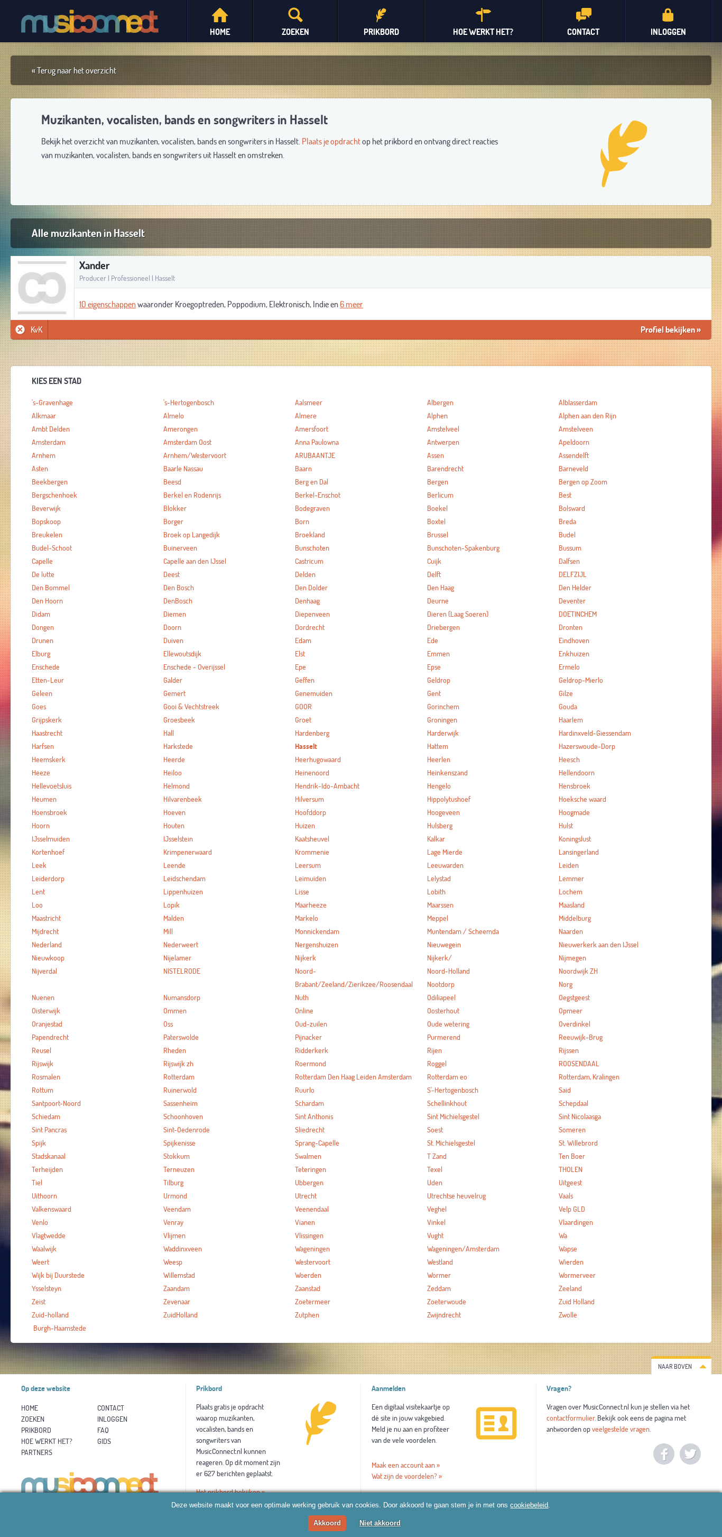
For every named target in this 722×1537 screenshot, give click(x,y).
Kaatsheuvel (312, 839)
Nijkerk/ (439, 958)
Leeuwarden (445, 865)
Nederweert (180, 944)
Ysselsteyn (46, 1288)
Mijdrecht (45, 931)
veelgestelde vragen (621, 1429)
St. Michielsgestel (451, 1143)
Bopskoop (46, 521)
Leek (39, 865)
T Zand (437, 1156)
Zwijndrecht (444, 1315)
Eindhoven (574, 640)
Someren (572, 1130)
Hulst (566, 825)
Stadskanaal (49, 1156)
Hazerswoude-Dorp (587, 746)
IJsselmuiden (51, 839)
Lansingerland (579, 852)
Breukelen (47, 534)
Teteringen (310, 1169)
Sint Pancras (49, 1130)
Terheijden (47, 1169)
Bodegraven (312, 508)
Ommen (175, 1010)
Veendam (177, 1209)
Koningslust (575, 839)
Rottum (42, 1090)
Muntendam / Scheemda (463, 931)
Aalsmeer (308, 402)
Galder (172, 680)
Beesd (172, 482)
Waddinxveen (182, 1249)
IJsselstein (178, 839)
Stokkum (176, 1156)
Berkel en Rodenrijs (192, 495)
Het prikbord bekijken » (230, 1492)
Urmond (175, 1196)
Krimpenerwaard (187, 852)
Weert (40, 1262)
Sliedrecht (310, 1130)
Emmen (438, 653)
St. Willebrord (578, 1143)
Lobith (436, 891)
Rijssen (569, 1050)
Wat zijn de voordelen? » (407, 1476)
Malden (173, 918)
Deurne (438, 601)
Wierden (571, 1262)
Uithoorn (44, 1196)
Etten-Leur (48, 680)
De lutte (43, 574)
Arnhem (43, 455)
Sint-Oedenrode (186, 1130)
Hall (168, 733)
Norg (565, 984)
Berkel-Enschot (317, 495)
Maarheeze (311, 905)
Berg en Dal (311, 482)
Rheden (174, 1050)
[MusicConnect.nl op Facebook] (663, 1454)
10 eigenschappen (107, 304)
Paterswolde (181, 1037)
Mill (168, 931)
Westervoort (312, 1262)
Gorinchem (443, 706)
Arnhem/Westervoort (194, 455)
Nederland (47, 944)
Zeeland (570, 1288)
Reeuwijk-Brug (581, 1037)
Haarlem (571, 720)
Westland (440, 1262)
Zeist (38, 1301)
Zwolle (568, 1315)
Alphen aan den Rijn (587, 415)
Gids (104, 1441)
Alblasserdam (578, 402)
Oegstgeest (574, 997)
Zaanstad (307, 1288)
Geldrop (438, 680)
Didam (41, 614)
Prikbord (36, 1430)
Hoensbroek (49, 812)
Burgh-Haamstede (59, 1328)
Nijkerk (305, 958)
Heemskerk (49, 759)
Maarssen (440, 905)
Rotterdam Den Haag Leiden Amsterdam (353, 1077)
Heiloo (172, 772)
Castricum (309, 561)
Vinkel (436, 1222)
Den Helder (575, 587)
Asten (40, 468)
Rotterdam (179, 1077)
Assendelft (574, 455)
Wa (563, 1235)
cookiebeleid (529, 1505)
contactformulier (571, 1418)
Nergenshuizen (316, 944)
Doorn (172, 627)
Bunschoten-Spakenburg (463, 548)
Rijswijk (42, 1063)
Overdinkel (574, 1024)
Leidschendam (184, 878)
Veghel (437, 1209)
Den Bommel (51, 587)
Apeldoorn (574, 442)
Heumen (44, 799)
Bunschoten (312, 548)
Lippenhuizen (183, 891)
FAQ (103, 1430)
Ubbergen (309, 1182)
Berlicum (440, 495)
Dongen (43, 627)
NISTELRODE (181, 971)
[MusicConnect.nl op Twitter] (690, 1454)
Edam (303, 640)
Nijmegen (572, 958)
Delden (305, 574)
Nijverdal (44, 971)
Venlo (40, 1222)
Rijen (434, 1050)
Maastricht (46, 918)
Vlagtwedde (49, 1235)
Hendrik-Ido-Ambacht (327, 786)
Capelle (42, 561)
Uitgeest (570, 1182)
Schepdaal (573, 1103)
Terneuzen (179, 1169)
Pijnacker (308, 1037)
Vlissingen (309, 1235)
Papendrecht (50, 1037)
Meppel (437, 918)
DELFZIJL (573, 574)
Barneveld (573, 468)
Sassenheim (180, 1103)
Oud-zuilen (311, 1024)
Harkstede (178, 746)
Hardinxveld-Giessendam (595, 733)
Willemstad (179, 1275)
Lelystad (439, 878)
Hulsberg (439, 825)
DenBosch (177, 601)
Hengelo (439, 786)
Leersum (308, 865)
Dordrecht (310, 627)
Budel (567, 534)
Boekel (437, 508)
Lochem (570, 891)
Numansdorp (181, 997)
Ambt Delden (51, 429)
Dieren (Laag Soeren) (457, 614)
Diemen (174, 614)
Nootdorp (441, 984)
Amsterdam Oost (187, 442)
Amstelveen (576, 429)
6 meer (351, 304)
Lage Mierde (444, 852)
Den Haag (440, 587)
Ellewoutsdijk (182, 653)
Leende (174, 865)
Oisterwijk (46, 1010)
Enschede (46, 667)
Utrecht (306, 1196)
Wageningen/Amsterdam (463, 1249)
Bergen (437, 482)
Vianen (305, 1222)
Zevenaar (176, 1301)
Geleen (42, 693)
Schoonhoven (183, 1116)
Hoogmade (574, 812)
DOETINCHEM (578, 614)
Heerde (174, 759)
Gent (434, 693)
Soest (435, 1130)
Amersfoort (311, 429)
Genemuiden (313, 693)
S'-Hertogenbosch (452, 1090)
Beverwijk (46, 508)
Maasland (572, 905)
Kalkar (436, 839)
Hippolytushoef (448, 799)
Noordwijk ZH (578, 971)
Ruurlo (304, 1090)
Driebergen (443, 627)
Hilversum (309, 799)
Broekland (310, 534)
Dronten (570, 627)
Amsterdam (49, 442)
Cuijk (434, 561)
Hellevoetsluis (51, 786)
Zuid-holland (50, 1315)
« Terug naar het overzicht (74, 70)
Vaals (566, 1196)
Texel (434, 1169)
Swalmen (308, 1156)
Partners (36, 1452)
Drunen (42, 640)
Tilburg (173, 1182)
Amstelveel (443, 429)
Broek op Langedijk (191, 534)
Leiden (569, 865)
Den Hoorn (47, 601)
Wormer (439, 1275)
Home (29, 1408)
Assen (435, 455)
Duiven (173, 640)
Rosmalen (46, 1077)
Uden (434, 1182)
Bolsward (572, 508)
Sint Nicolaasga (580, 1116)
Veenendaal (312, 1209)
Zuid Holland (577, 1301)
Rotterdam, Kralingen (589, 1077)
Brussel (437, 534)
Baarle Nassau (183, 468)
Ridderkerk (311, 1050)
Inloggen (112, 1419)
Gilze (566, 693)
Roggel (437, 1063)
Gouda (568, 706)
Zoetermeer (312, 1301)
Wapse (568, 1249)
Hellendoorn (577, 772)
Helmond (176, 786)
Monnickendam (317, 931)
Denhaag (307, 601)
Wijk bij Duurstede (58, 1275)
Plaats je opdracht (331, 141)
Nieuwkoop (48, 958)
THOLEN (570, 1169)
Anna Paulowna (317, 442)
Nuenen (43, 997)
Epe (300, 667)
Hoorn (41, 825)
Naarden (571, 931)
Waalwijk (44, 1249)
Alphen (437, 415)
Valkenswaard (51, 1209)
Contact (110, 1408)
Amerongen (180, 429)
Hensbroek (574, 786)
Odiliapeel (441, 997)
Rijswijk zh (178, 1063)
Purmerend (443, 1037)
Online (304, 1010)
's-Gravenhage (52, 402)
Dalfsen (569, 561)
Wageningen (312, 1249)
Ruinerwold (180, 1090)
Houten (173, 825)
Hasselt (306, 746)
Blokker (175, 508)
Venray (173, 1222)
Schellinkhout (447, 1103)
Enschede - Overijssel (194, 667)
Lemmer (571, 878)
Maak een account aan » (406, 1465)
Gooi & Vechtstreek (191, 706)
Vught (435, 1235)
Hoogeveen (443, 812)
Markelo (306, 918)
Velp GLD (572, 1209)
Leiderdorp (48, 878)
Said (565, 1090)
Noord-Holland (448, 971)
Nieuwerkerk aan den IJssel (598, 944)
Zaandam (176, 1288)
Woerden (308, 1275)
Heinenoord (312, 772)
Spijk (39, 1143)
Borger (173, 521)
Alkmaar (44, 415)
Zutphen (307, 1315)
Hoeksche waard (582, 799)
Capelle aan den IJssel (194, 561)
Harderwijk (443, 733)
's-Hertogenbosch (188, 402)
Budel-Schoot (52, 548)
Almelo (173, 415)
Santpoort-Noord (56, 1103)
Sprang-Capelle (317, 1143)
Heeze (41, 772)
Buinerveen (180, 548)
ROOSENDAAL (579, 1063)
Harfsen (43, 746)
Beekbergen (50, 482)
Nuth (302, 997)
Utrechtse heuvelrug (456, 1196)
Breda (567, 521)
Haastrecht (47, 733)
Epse (434, 667)
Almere (306, 415)
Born (302, 521)
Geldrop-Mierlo (581, 680)
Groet (303, 720)
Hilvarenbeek (182, 799)
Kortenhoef (48, 852)
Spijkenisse (179, 1143)
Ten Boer (572, 1156)
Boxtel (436, 521)
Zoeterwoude (446, 1301)
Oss (168, 1024)
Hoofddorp (310, 812)
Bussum (570, 548)
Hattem (437, 746)
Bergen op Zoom (583, 482)
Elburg (41, 653)
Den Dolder (311, 587)
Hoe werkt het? (46, 1441)
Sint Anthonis (314, 1116)
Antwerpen (443, 442)
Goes (39, 706)
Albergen (440, 402)
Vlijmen (174, 1235)
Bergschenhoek (54, 495)
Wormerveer (577, 1275)
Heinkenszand (447, 772)
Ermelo (569, 667)
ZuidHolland (180, 1315)
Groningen (442, 720)
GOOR (303, 706)
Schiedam (46, 1116)
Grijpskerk (47, 720)
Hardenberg (312, 733)
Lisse (302, 891)
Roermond (310, 1063)
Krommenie (312, 852)
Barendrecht (445, 468)
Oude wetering (448, 1024)
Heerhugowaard (318, 759)
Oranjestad (47, 1024)
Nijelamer (177, 958)
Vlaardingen (576, 1222)
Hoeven (174, 812)
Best (565, 495)
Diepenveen (312, 614)
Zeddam (439, 1288)
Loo (37, 905)
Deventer (572, 601)
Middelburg (575, 918)
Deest (171, 574)
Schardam (309, 1103)
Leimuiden (310, 878)
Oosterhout (443, 1010)
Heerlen (438, 759)
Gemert (174, 693)
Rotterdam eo (447, 1077)
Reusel (41, 1050)
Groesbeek (179, 720)
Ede (432, 640)
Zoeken (32, 1419)
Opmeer (570, 1010)
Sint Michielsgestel (453, 1116)
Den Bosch (178, 587)
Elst (300, 653)
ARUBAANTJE (315, 455)
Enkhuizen (574, 653)
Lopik (171, 905)
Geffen (304, 680)
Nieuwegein (444, 944)
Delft (434, 574)
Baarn (303, 468)
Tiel (37, 1182)
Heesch (569, 759)
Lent (38, 891)
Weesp (172, 1262)
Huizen (305, 825)
